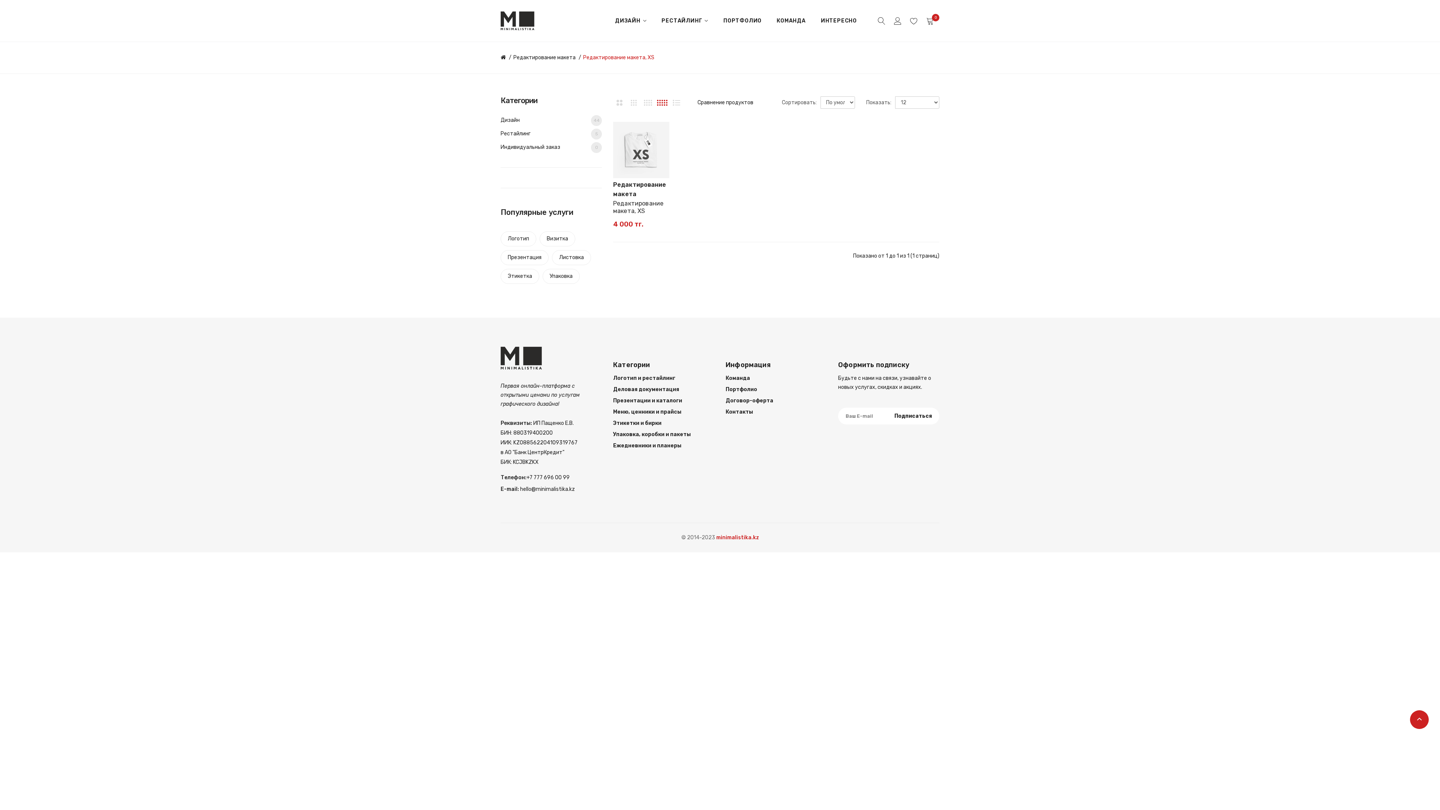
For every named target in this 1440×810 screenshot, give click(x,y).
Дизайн (550, 120)
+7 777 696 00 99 (548, 477)
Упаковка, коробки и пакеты (652, 434)
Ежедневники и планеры (647, 445)
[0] (930, 21)
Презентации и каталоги (647, 401)
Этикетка (520, 276)
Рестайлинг (549, 133)
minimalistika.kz (737, 537)
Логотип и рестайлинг (644, 378)
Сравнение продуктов (725, 102)
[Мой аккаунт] (898, 21)
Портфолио (741, 389)
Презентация (525, 257)
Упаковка (561, 276)
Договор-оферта (749, 401)
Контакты (739, 412)
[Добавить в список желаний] (660, 131)
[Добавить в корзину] (623, 168)
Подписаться (913, 416)
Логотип (518, 239)
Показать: (878, 102)
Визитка (557, 239)
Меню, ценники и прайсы (647, 412)
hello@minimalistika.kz (547, 489)
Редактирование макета (544, 57)
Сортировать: (799, 102)
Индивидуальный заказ (549, 147)
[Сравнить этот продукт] (660, 144)
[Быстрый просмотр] (660, 157)
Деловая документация (646, 389)
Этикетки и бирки (637, 423)
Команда (738, 378)
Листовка (571, 257)
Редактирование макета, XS (618, 57)
